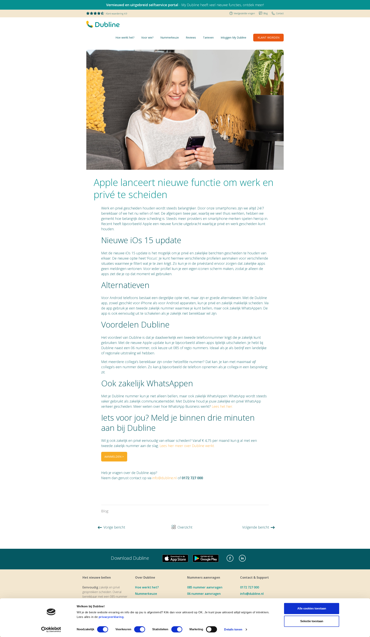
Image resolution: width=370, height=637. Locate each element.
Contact (280, 13)
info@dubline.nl (164, 478)
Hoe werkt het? (124, 37)
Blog (265, 13)
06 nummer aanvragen (204, 594)
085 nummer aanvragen (204, 587)
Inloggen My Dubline (233, 37)
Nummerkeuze (169, 37)
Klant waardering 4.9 (116, 13)
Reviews (191, 37)
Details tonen (233, 629)
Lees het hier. (222, 406)
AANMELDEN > (114, 456)
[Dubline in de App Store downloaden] (175, 558)
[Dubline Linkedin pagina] (242, 559)
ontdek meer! (253, 5)
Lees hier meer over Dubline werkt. (187, 445)
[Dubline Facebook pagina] (230, 559)
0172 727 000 (192, 478)
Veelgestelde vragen (244, 13)
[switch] (139, 629)
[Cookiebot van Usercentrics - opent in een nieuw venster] (51, 629)
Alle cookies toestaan (311, 608)
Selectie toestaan (311, 621)
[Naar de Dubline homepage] (102, 24)
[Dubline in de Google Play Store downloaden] (206, 558)
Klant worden (268, 37)
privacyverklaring (111, 617)
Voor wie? (147, 37)
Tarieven (208, 37)
